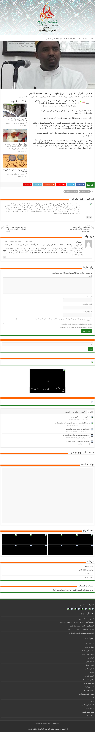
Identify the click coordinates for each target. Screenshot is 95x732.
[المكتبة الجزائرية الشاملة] (47, 17)
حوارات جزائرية (89, 683)
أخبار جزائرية (90, 643)
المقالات (91, 672)
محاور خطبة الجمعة (88, 712)
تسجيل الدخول (88, 566)
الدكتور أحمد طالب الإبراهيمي (80, 417)
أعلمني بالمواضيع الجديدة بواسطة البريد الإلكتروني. (76, 327)
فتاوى (92, 701)
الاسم (89, 297)
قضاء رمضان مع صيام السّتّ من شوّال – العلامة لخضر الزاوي (15, 145)
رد (4, 257)
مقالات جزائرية (89, 716)
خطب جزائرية (89, 687)
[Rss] (49, 726)
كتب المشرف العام (88, 705)
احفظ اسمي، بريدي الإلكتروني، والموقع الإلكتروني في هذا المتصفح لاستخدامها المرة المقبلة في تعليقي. (63, 320)
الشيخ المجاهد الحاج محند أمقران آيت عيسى (76, 435)
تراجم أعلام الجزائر (88, 679)
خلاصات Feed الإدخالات (86, 570)
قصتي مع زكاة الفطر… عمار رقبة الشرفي (15, 170)
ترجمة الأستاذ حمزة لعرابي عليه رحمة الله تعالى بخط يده (72, 423)
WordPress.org (88, 577)
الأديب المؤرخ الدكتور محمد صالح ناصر (51, 391)
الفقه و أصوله (90, 665)
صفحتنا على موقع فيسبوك (82, 452)
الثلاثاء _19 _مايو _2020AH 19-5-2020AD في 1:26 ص (17, 241)
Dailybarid (56, 723)
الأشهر (83, 412)
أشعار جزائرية (89, 647)
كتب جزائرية (90, 708)
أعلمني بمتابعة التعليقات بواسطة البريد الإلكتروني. (76, 324)
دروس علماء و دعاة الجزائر (85, 694)
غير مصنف (91, 697)
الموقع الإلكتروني (86, 311)
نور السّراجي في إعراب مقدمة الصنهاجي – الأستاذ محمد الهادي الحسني (15, 228)
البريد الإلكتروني (86, 304)
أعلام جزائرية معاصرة (87, 654)
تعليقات (75, 412)
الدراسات (91, 658)
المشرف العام (89, 669)
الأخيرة (90, 412)
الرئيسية (92, 38)
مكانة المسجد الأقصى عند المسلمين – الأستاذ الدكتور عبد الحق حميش (80, 228)
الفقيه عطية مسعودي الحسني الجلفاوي (77, 441)
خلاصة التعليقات (88, 573)
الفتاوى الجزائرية (82, 38)
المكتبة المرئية (89, 676)
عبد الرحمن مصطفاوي (71, 191)
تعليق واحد (32, 96)
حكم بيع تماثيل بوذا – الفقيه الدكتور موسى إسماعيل (17, 119)
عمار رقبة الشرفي (85, 96)
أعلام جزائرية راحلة (88, 651)
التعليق (90, 276)
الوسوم (67, 412)
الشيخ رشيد (79, 242)
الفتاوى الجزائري (84, 191)
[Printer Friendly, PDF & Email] (84, 102)
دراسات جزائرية (89, 690)
